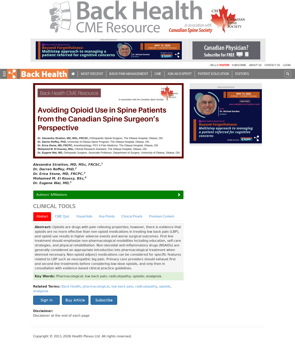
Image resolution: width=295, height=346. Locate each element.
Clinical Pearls (131, 216)
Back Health (71, 286)
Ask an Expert (180, 74)
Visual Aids (84, 216)
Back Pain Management (128, 74)
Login (287, 65)
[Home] (43, 74)
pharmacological (96, 286)
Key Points (107, 216)
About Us (255, 65)
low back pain (122, 286)
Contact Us (272, 65)
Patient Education (213, 74)
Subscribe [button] (104, 300)
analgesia (40, 291)
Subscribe (239, 65)
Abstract (42, 216)
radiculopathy (146, 286)
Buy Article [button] (75, 300)
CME (158, 74)
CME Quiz (62, 216)
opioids (164, 286)
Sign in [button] (47, 300)
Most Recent (92, 74)
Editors (242, 74)
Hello (219, 65)
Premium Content (161, 216)
